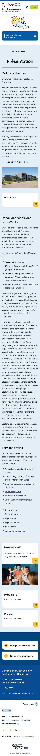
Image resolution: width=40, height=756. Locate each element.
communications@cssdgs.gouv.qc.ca (17, 693)
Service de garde (13, 491)
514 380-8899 (7, 688)
